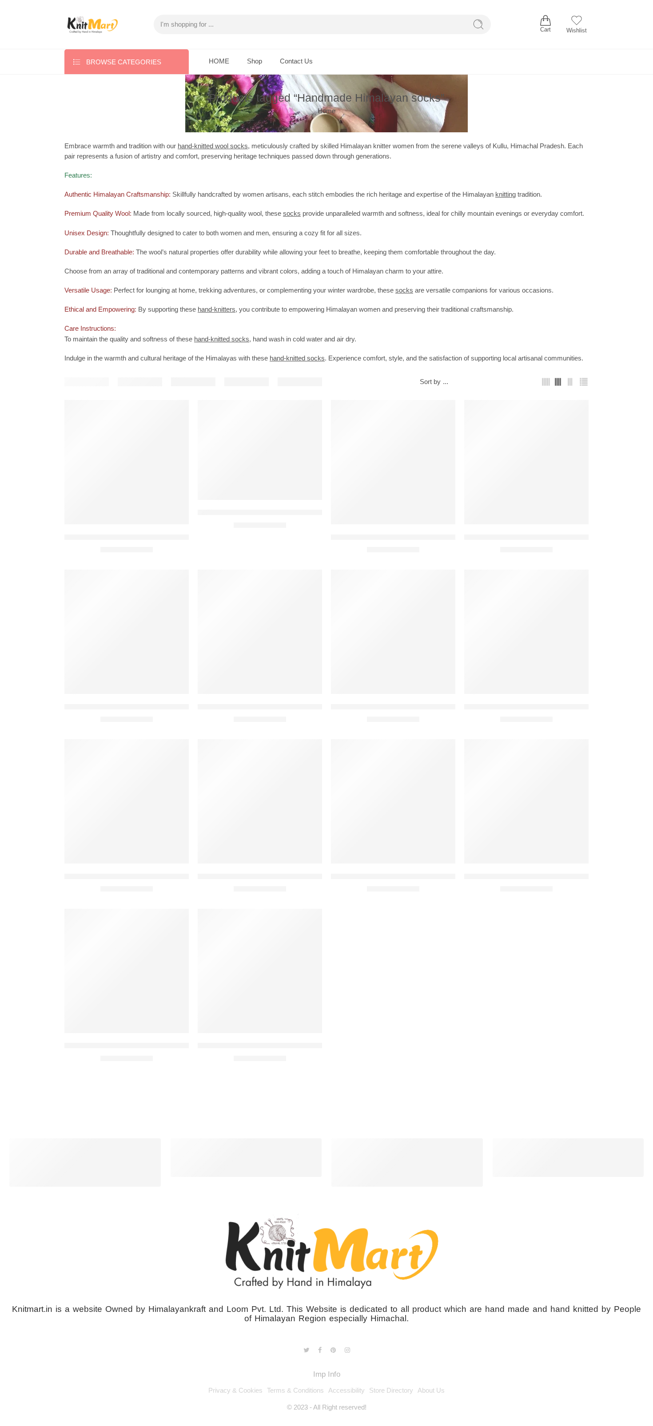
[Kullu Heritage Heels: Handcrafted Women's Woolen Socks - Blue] (126, 801)
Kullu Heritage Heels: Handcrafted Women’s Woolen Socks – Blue (174, 876)
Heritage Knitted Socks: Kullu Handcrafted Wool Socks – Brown (436, 537)
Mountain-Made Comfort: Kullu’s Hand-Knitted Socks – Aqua (164, 1046)
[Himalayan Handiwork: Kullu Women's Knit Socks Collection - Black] (260, 632)
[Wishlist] (176, 412)
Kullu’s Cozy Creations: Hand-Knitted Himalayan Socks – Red (434, 876)
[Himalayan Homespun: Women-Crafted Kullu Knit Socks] (393, 632)
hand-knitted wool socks (213, 146)
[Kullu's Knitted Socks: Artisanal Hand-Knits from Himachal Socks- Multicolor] (526, 801)
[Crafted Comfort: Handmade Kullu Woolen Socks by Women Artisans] (260, 450)
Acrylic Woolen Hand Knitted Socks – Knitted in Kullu (152, 537)
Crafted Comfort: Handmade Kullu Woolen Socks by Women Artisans (312, 512)
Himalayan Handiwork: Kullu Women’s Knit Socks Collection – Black (311, 706)
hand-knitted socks (221, 339)
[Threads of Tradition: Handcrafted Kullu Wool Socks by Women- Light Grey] (260, 971)
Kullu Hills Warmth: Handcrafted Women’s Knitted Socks (292, 876)
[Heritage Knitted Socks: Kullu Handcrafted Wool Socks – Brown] (393, 462)
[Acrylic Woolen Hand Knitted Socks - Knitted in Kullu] (126, 462)
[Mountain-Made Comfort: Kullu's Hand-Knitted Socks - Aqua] (126, 971)
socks (292, 213)
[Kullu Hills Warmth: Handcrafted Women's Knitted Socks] (260, 801)
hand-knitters (216, 309)
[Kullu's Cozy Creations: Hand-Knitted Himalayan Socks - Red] (393, 801)
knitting (505, 194)
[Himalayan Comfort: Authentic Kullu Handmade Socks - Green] (526, 462)
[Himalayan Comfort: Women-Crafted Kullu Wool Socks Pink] (126, 632)
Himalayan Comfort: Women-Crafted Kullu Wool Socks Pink (163, 706)
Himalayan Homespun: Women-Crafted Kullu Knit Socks (424, 706)
